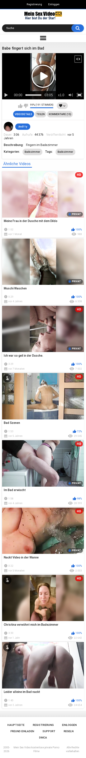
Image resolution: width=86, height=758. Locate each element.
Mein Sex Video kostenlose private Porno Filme (36, 749)
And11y (22, 126)
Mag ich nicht (26, 106)
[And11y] (8, 126)
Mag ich (20, 106)
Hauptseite (15, 724)
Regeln (68, 731)
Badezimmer (32, 151)
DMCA (43, 737)
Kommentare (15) (60, 114)
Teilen (40, 114)
